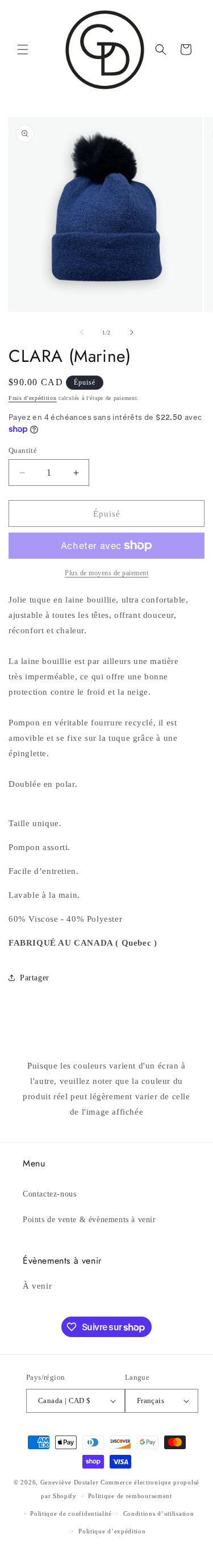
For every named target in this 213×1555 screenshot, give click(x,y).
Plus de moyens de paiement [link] (106, 573)
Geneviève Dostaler (69, 1482)
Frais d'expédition (33, 398)
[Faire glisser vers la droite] (131, 332)
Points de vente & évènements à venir (89, 1219)
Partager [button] (34, 978)
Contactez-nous (49, 1194)
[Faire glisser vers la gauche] (81, 332)
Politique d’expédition (111, 1531)
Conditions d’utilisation (158, 1513)
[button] (22, 49)
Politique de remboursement (130, 1495)
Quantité (23, 450)
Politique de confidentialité (71, 1513)
